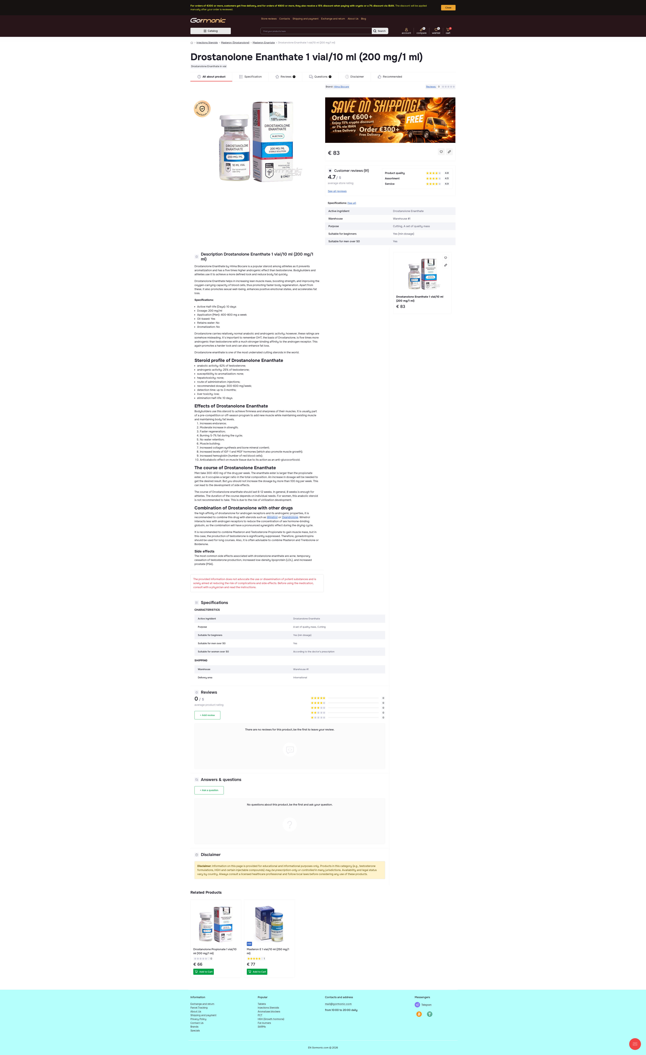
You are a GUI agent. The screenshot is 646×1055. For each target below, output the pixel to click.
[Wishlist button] (441, 151)
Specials (195, 1030)
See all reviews (337, 191)
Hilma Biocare (341, 86)
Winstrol (272, 517)
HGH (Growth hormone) (271, 1019)
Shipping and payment (305, 18)
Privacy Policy (198, 1019)
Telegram (426, 1004)
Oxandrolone (290, 517)
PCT (260, 1015)
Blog (363, 18)
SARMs (262, 1026)
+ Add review (207, 715)
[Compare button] (449, 151)
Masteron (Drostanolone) (235, 42)
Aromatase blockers (269, 1011)
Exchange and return (333, 18)
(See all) (351, 203)
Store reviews (269, 18)
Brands (194, 1026)
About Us (353, 18)
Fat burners (264, 1022)
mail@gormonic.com (338, 1004)
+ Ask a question (209, 790)
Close (448, 7)
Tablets (262, 1003)
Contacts (284, 18)
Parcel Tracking (199, 1007)
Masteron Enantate (264, 42)
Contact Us (196, 1022)
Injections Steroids (207, 42)
